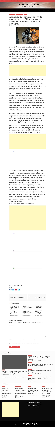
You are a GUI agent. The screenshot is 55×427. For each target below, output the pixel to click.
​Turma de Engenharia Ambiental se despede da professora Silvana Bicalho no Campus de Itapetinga (40, 378)
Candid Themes (39, 424)
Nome (10, 339)
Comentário (11, 325)
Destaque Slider (12, 14)
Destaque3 (17, 14)
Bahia (39, 10)
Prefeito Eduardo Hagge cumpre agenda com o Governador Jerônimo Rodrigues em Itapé (21, 392)
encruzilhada (17, 285)
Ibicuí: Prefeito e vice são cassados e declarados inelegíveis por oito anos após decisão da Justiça (47, 392)
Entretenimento (46, 10)
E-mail (23, 339)
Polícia (29, 10)
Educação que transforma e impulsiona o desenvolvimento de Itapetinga (6, 392)
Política (12, 10)
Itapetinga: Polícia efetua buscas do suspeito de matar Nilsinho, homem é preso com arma (17, 297)
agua (11, 285)
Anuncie (23, 0)
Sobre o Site (13, 0)
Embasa (13, 285)
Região (24, 10)
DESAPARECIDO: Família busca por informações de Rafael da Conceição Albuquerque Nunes (14, 310)
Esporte (34, 10)
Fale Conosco (18, 0)
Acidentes (18, 10)
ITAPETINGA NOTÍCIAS (27, 4)
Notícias (7, 10)
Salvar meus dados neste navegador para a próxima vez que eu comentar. (24, 343)
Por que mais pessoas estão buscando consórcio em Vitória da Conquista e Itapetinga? (38, 310)
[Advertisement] (27, 70)
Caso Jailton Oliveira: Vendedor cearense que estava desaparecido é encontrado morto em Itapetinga (39, 358)
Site (35, 339)
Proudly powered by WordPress (19, 424)
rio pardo (21, 285)
